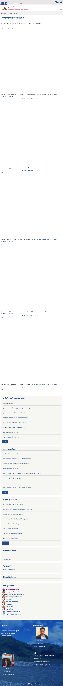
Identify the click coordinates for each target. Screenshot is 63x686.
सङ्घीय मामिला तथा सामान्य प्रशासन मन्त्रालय (14, 594)
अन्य (5, 441)
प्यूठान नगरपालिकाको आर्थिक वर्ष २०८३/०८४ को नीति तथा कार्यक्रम (17, 458)
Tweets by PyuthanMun (8, 569)
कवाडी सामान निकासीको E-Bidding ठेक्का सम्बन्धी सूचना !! (15, 417)
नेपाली (20, 3)
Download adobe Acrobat (43, 94)
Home (2, 13)
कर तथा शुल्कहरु (6, 636)
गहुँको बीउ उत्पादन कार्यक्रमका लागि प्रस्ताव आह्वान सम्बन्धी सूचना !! (17, 408)
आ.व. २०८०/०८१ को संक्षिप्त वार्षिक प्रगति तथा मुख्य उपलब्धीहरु (16, 524)
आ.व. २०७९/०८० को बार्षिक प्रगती (10, 538)
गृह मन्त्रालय (9, 604)
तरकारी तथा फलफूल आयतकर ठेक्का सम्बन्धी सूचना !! (14, 427)
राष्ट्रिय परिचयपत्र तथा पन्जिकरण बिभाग (13, 596)
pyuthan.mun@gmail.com (43, 661)
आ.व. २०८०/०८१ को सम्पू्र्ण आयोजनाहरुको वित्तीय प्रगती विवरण (16, 519)
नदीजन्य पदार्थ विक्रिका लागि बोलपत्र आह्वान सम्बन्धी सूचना (15, 422)
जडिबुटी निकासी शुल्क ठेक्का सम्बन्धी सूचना (11, 437)
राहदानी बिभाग (10, 609)
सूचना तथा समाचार (7, 628)
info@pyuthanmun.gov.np (43, 664)
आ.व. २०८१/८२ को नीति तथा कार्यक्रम (11, 483)
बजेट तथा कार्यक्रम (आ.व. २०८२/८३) (11, 468)
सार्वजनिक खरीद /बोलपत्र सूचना (10, 631)
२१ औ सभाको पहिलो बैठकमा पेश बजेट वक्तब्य (12, 454)
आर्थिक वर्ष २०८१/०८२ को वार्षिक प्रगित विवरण (13, 514)
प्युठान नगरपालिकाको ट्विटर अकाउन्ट (13, 614)
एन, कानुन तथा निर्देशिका (8, 633)
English (15, 3)
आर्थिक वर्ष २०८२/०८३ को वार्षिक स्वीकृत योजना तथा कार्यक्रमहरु (16, 463)
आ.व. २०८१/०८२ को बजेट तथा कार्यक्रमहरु (12, 478)
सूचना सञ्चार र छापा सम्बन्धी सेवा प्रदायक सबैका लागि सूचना (15, 413)
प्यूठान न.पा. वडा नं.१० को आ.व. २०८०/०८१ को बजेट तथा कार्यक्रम (17, 487)
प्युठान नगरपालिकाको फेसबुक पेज (13, 611)
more (6, 543)
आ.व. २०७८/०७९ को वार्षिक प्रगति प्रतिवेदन (12, 533)
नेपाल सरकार (9, 599)
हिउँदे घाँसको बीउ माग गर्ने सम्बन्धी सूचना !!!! (12, 403)
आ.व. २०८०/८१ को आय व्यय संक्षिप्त (10, 528)
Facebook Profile (6, 554)
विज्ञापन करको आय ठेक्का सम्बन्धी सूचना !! (11, 432)
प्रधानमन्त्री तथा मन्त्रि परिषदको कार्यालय (13, 592)
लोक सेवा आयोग (10, 606)
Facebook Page (6, 559)
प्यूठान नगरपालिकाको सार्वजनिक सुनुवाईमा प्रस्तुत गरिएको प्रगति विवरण (17, 509)
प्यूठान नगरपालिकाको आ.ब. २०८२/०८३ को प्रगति (13, 504)
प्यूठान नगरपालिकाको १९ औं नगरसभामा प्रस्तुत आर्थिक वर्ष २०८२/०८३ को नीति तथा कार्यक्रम (22, 473)
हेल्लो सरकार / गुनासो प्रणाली (12, 601)
